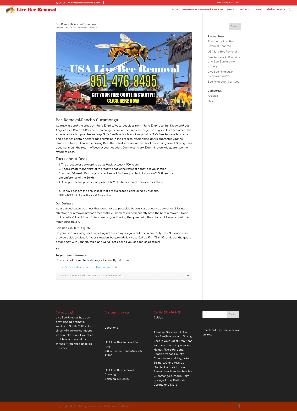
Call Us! (61, 3)
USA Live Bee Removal (222, 51)
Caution (258, 9)
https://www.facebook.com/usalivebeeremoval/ (86, 267)
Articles (81, 27)
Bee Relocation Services (223, 81)
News (211, 101)
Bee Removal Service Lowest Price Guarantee (202, 9)
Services (243, 9)
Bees (229, 9)
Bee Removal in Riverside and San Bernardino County (224, 62)
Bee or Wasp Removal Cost (229, 3)
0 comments (91, 27)
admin (61, 27)
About (175, 9)
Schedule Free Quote (275, 9)
